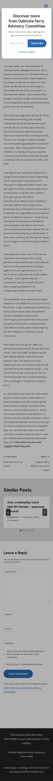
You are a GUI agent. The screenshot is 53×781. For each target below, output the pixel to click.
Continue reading (26, 52)
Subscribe (37, 43)
